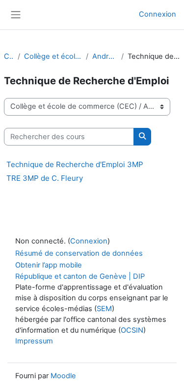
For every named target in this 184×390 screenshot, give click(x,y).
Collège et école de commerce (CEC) (53, 56)
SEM (104, 308)
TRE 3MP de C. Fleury (44, 178)
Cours (9, 56)
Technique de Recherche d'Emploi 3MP (74, 164)
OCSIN (132, 330)
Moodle (63, 375)
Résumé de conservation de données (79, 253)
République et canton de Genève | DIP (80, 276)
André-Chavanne (104, 56)
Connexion (157, 14)
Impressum (34, 341)
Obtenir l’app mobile (48, 265)
